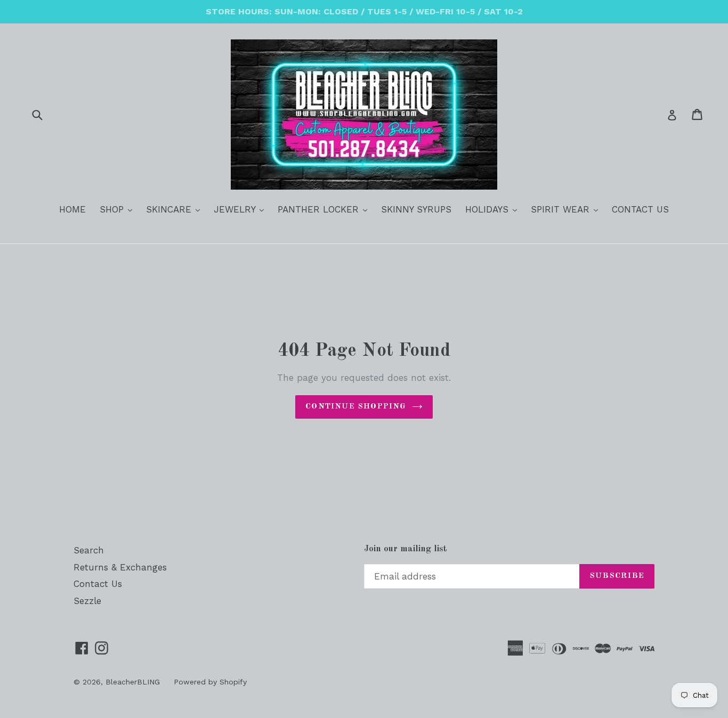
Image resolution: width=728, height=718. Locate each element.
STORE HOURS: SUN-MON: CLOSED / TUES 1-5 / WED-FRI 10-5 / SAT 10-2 (364, 11)
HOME (72, 209)
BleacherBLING (133, 682)
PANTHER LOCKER (325, 209)
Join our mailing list (405, 548)
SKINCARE (175, 209)
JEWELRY (241, 209)
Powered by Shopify (210, 682)
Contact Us (98, 583)
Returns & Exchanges (120, 567)
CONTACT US (640, 209)
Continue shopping (355, 407)
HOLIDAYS (493, 209)
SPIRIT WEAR (567, 209)
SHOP (118, 209)
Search (89, 550)
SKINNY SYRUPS (416, 209)
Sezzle (87, 600)
